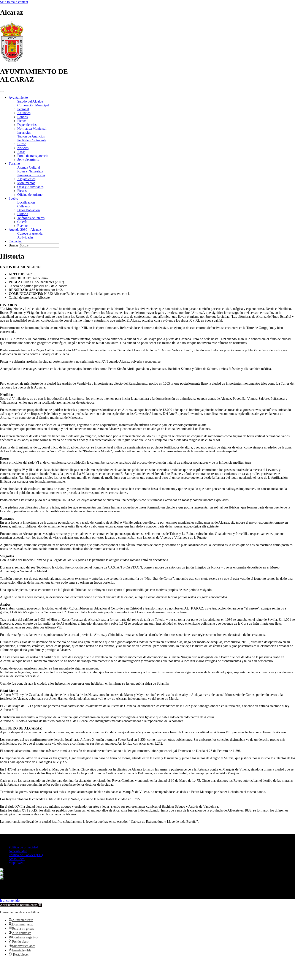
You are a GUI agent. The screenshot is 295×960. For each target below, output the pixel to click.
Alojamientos (26, 179)
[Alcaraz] (12, 61)
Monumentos (26, 183)
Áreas (21, 152)
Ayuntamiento (18, 97)
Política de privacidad (23, 847)
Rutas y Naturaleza (30, 171)
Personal (23, 109)
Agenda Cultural (28, 167)
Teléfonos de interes (30, 218)
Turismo (14, 163)
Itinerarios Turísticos (31, 175)
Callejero (23, 206)
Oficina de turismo (30, 194)
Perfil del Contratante (31, 140)
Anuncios (23, 113)
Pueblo (13, 198)
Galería (22, 222)
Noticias (23, 148)
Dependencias (26, 124)
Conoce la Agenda (30, 233)
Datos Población (28, 210)
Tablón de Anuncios (31, 136)
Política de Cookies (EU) (26, 855)
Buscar (14, 245)
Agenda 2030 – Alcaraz (25, 229)
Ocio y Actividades (30, 187)
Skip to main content (14, 2)
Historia (22, 214)
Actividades (25, 237)
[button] (21, 905)
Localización (26, 202)
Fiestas (22, 191)
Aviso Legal (17, 859)
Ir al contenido (10, 900)
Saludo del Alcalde (30, 101)
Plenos (21, 121)
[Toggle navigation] (1, 91)
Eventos (22, 225)
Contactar (15, 241)
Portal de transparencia (32, 156)
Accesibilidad (18, 851)
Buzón (21, 144)
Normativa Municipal (31, 128)
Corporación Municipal (33, 105)
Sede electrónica (28, 159)
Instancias (24, 132)
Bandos (22, 117)
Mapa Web (16, 863)
